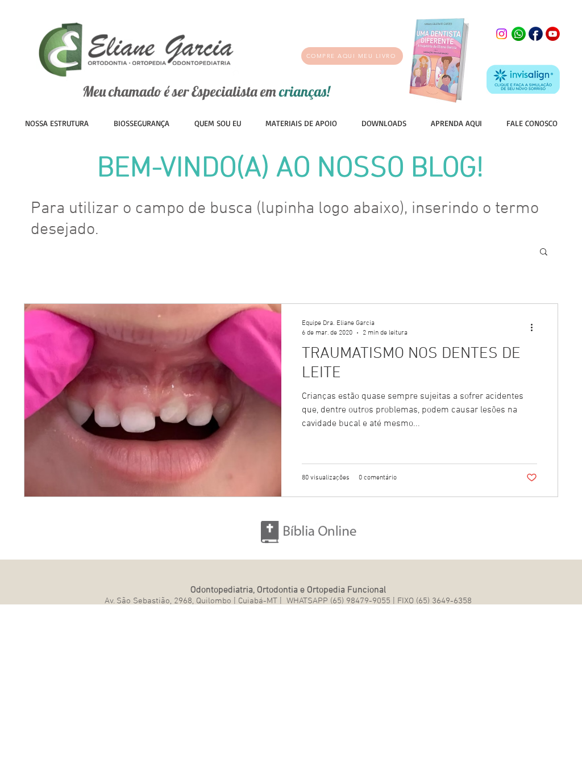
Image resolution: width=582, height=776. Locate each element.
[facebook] (536, 34)
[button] (301, 123)
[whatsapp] (519, 34)
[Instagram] (501, 34)
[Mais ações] (535, 327)
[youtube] (553, 34)
